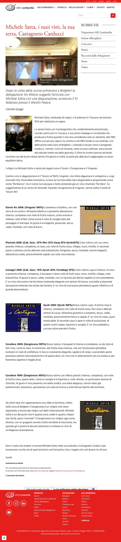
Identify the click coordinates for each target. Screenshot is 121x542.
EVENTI (101, 7)
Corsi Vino (85, 496)
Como (64, 502)
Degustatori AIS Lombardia (96, 32)
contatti (94, 1)
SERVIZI (110, 7)
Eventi (83, 502)
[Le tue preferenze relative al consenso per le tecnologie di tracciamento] (4, 538)
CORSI (90, 7)
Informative (86, 507)
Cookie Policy (86, 516)
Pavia (64, 519)
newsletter (101, 1)
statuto (88, 1)
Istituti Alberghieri (91, 38)
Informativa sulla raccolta (38, 489)
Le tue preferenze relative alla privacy (70, 489)
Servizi (36, 496)
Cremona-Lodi (68, 505)
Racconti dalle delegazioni (56, 80)
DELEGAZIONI (76, 7)
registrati (108, 1)
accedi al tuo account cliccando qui (70, 471)
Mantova (66, 510)
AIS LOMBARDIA (45, 7)
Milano (65, 513)
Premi (84, 50)
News (84, 61)
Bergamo (66, 496)
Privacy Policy (87, 513)
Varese (65, 524)
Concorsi (86, 44)
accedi (114, 1)
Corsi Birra (85, 499)
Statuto (84, 505)
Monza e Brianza (69, 516)
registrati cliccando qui (39, 471)
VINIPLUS (62, 7)
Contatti (84, 510)
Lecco (64, 507)
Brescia (65, 499)
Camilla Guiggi (14, 109)
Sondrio (65, 522)
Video (84, 67)
